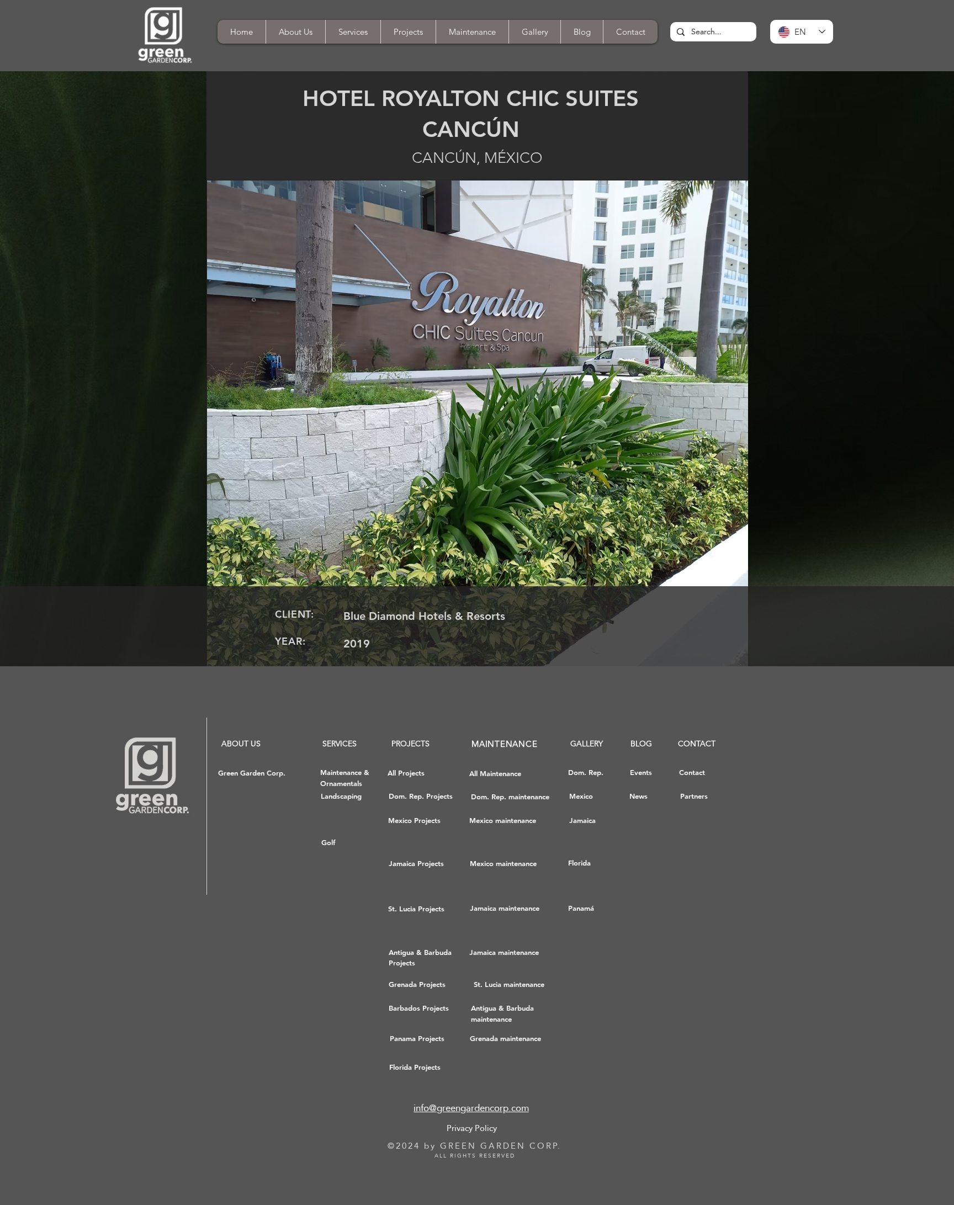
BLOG (641, 744)
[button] (630, 32)
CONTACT (697, 744)
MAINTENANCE (504, 744)
